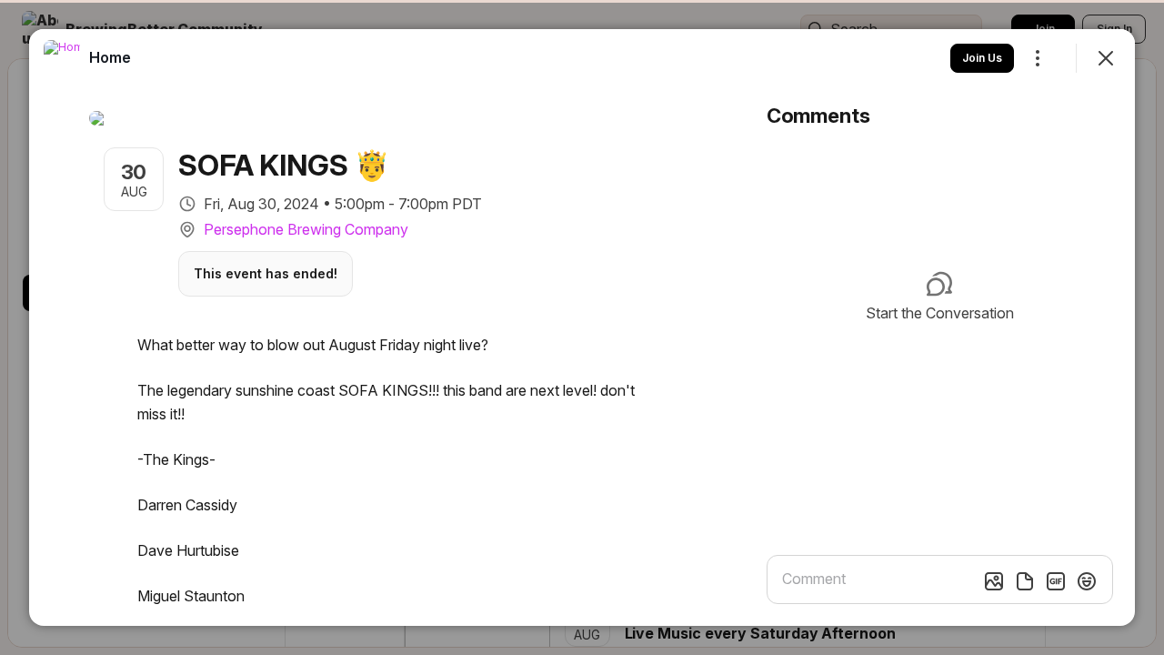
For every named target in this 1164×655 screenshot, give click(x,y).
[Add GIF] (1055, 581)
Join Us (982, 58)
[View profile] (62, 58)
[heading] (110, 57)
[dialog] (582, 327)
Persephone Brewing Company (306, 229)
